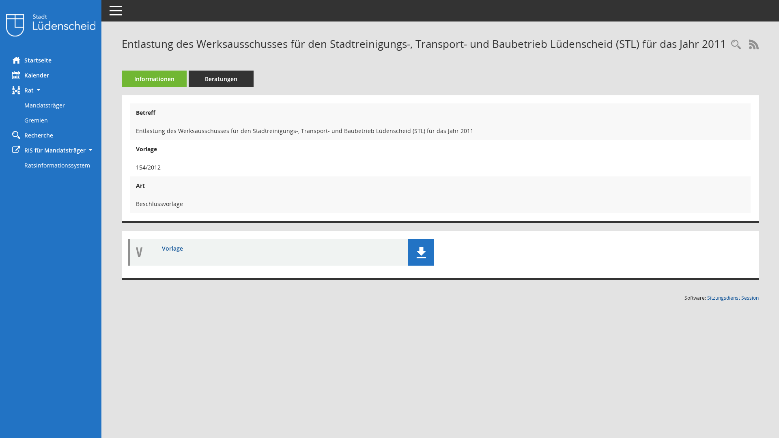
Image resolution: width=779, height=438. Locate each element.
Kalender (36, 75)
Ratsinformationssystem (57, 165)
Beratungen (221, 79)
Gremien (36, 120)
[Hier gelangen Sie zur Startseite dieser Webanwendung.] (50, 25)
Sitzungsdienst (733, 297)
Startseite (38, 60)
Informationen (154, 79)
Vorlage (172, 248)
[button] (50, 90)
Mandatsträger (44, 105)
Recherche (38, 135)
